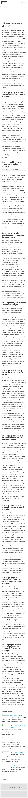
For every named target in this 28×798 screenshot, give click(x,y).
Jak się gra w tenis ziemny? (17, 765)
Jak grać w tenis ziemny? (17, 715)
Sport (4, 779)
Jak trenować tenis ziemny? (18, 752)
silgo (4, 3)
